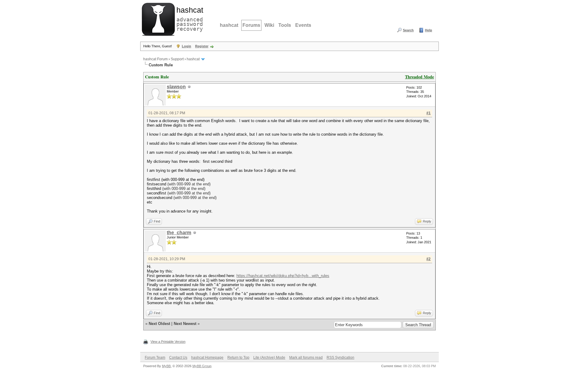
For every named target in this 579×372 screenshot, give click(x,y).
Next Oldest (159, 323)
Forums (251, 25)
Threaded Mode (419, 77)
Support (177, 59)
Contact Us (178, 357)
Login (186, 46)
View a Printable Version (167, 341)
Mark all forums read (306, 357)
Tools (284, 25)
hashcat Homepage (207, 357)
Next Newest (185, 323)
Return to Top (238, 357)
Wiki (269, 25)
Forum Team (155, 357)
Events (303, 25)
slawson (176, 86)
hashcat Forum (155, 59)
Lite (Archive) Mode (269, 357)
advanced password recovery (188, 18)
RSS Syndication (340, 357)
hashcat (229, 25)
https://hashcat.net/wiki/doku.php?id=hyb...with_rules (282, 275)
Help (428, 30)
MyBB (166, 366)
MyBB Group (201, 366)
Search (408, 30)
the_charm (179, 232)
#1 (428, 113)
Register (201, 46)
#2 (428, 259)
